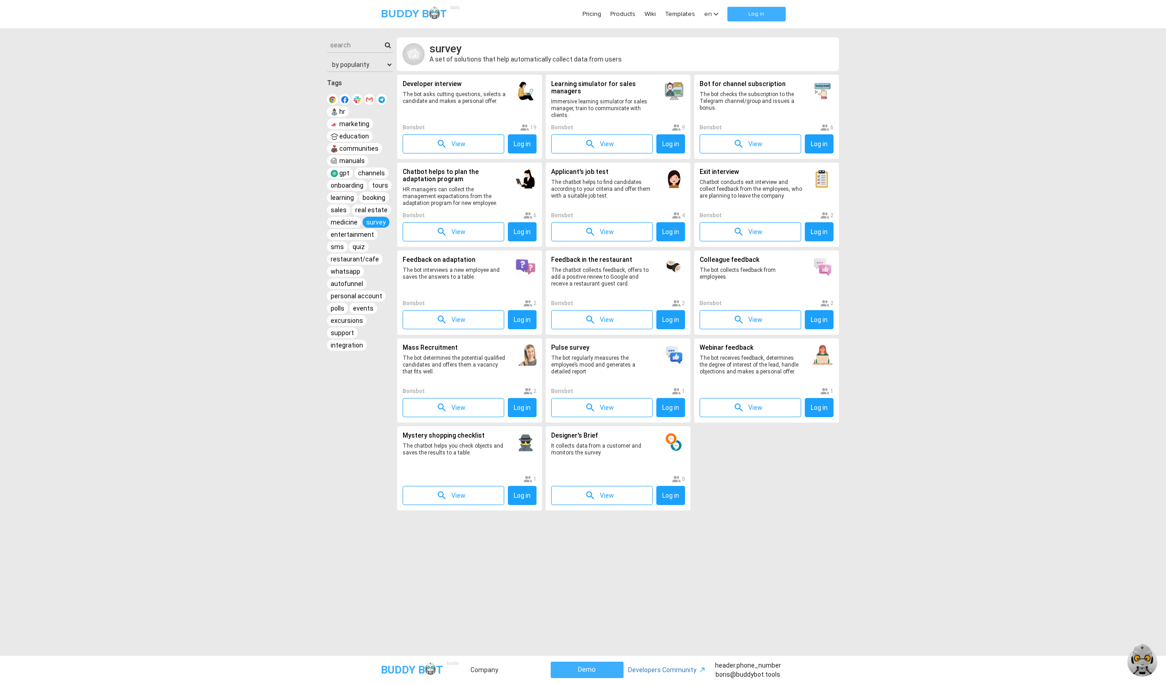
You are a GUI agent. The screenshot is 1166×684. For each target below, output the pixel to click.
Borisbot (414, 127)
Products (622, 14)
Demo (587, 669)
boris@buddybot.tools (748, 674)
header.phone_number (748, 665)
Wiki (650, 14)
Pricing (592, 14)
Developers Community (662, 670)
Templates (680, 14)
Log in (756, 13)
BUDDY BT (419, 13)
